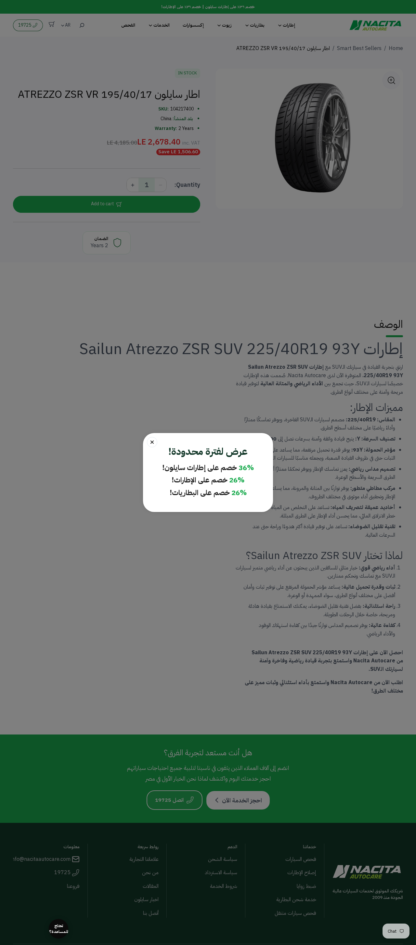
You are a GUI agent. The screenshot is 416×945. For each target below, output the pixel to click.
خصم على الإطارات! (208, 480)
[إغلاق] (152, 442)
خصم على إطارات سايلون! (208, 468)
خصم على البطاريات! (208, 493)
